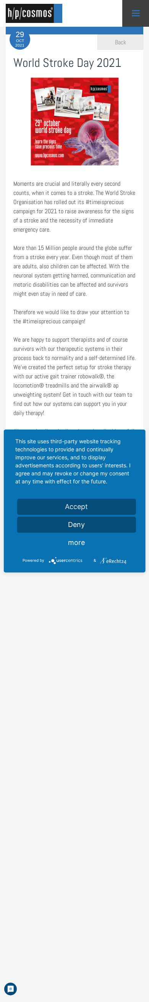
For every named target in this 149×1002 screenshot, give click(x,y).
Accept (76, 507)
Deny (76, 524)
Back (120, 42)
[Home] (36, 13)
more (76, 542)
